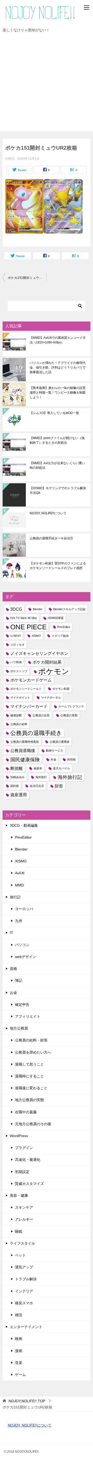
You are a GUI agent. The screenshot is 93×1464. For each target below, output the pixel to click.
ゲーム (20, 1375)
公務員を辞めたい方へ (33, 1052)
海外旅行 (41, 777)
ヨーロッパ (24, 909)
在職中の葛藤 (26, 1112)
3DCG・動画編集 (24, 825)
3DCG (16, 609)
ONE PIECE (28, 627)
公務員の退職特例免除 (24, 741)
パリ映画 (16, 662)
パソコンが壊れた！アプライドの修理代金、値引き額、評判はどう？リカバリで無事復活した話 (58, 367)
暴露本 (38, 768)
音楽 (18, 1363)
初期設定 (22, 1172)
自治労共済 (37, 785)
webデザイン (25, 957)
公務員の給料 (18, 724)
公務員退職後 (22, 750)
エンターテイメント (26, 1327)
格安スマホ (24, 1303)
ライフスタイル (22, 1243)
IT (11, 933)
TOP (27, 1401)
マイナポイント (20, 697)
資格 (13, 969)
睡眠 (18, 1231)
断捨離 (16, 768)
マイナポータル (51, 697)
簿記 (18, 980)
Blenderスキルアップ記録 (69, 609)
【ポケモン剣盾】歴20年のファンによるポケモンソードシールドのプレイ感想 (58, 566)
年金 (53, 759)
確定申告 (22, 1004)
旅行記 (15, 897)
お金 (13, 993)
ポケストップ (18, 671)
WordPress (19, 1136)
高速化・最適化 (27, 1160)
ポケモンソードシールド (26, 688)
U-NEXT (15, 635)
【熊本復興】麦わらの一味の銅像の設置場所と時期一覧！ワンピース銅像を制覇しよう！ (58, 392)
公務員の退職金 (59, 741)
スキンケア (24, 1207)
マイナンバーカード (29, 706)
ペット (20, 1255)
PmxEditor (63, 626)
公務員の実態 (69, 715)
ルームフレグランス (71, 706)
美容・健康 (19, 1195)
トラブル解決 (26, 1279)
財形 (59, 786)
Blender (37, 609)
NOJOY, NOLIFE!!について (48, 513)
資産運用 (18, 795)
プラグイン (24, 1148)
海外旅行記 (70, 777)
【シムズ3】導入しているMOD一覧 (54, 413)
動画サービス (54, 750)
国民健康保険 (25, 759)
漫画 (18, 1351)
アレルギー (24, 1219)
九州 (18, 921)
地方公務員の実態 (29, 1100)
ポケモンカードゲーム (31, 680)
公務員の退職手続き (36, 733)
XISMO (36, 635)
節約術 (14, 785)
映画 (18, 1339)
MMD (19, 885)
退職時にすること (29, 1076)
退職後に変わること (31, 1088)
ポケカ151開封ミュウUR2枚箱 (27, 278)
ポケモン (53, 671)
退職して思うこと (29, 1064)
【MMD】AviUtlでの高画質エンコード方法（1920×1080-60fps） (58, 340)
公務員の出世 (41, 715)
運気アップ (24, 1267)
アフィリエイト (27, 1016)
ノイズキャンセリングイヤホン (39, 653)
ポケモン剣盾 (60, 688)
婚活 (18, 1315)
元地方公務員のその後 (33, 1124)
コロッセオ (17, 644)
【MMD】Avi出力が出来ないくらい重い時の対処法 (57, 465)
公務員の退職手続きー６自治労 (51, 538)
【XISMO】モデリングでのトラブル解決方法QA (58, 490)
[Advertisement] (46, 84)
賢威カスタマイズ (29, 1184)
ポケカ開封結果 (47, 662)
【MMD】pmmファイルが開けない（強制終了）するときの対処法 (57, 440)
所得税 (71, 759)
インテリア (24, 1291)
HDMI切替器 (56, 617)
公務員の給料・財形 (31, 1040)
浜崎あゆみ (17, 777)
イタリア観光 (60, 635)
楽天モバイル (61, 768)
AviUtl (19, 873)
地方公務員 (19, 1028)
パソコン (22, 945)
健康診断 (16, 715)
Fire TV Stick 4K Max (23, 617)
